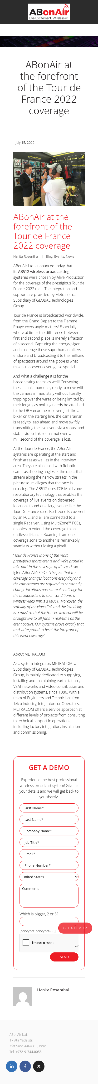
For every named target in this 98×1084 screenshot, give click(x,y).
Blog (49, 256)
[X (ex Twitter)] (38, 1066)
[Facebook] (25, 1066)
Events (59, 256)
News (70, 256)
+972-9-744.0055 (28, 1051)
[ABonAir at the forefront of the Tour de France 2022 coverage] (49, 179)
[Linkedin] (11, 1066)
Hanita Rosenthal (26, 256)
